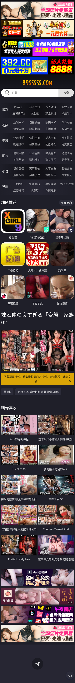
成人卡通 (50, 137)
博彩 (5, 110)
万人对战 (50, 107)
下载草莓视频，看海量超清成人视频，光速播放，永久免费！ (37, 379)
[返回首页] (70, 675)
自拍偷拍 (34, 122)
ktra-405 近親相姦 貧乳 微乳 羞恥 (38, 392)
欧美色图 (50, 153)
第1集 (7, 392)
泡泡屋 (35, 190)
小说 (5, 171)
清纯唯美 (34, 159)
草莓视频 (50, 184)
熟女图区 (50, 159)
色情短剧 (50, 190)
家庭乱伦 (34, 168)
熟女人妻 (18, 129)
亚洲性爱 (18, 137)
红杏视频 (18, 190)
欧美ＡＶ (50, 122)
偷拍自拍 (34, 137)
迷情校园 (18, 175)
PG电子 (18, 107)
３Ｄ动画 (67, 122)
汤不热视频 (67, 184)
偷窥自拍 (18, 153)
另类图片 (67, 159)
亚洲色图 (34, 153)
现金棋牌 (50, 113)
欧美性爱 (67, 137)
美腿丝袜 (18, 159)
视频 (5, 125)
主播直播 (50, 129)
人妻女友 (50, 168)
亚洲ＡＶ (18, 122)
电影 (5, 140)
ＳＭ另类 (67, 129)
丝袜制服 (34, 129)
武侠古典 (67, 168)
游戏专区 (67, 107)
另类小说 (34, 175)
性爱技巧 (67, 175)
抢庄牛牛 (67, 113)
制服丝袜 (18, 144)
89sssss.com (37, 83)
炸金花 (35, 113)
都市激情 (18, 168)
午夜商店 (34, 184)
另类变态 (67, 144)
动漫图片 (67, 153)
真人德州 (34, 107)
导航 (5, 187)
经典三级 (34, 144)
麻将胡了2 (18, 113)
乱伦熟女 (50, 144)
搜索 (66, 92)
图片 (5, 156)
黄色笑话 (50, 175)
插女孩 (19, 184)
